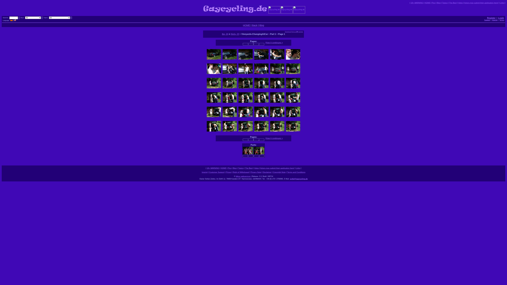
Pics (433, 3)
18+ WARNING (417, 3)
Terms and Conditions (296, 172)
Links (502, 3)
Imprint (205, 172)
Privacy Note (256, 172)
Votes (460, 3)
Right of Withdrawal (241, 172)
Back (254, 25)
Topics (444, 3)
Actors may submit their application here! (481, 3)
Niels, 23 (235, 34)
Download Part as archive (294, 31)
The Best (453, 3)
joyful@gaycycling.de (299, 179)
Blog (439, 3)
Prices (228, 172)
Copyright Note (279, 172)
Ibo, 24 (225, 34)
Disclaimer (267, 172)
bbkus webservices (243, 176)
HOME (427, 3)
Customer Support (216, 172)
